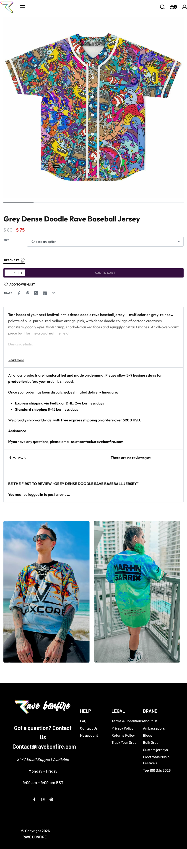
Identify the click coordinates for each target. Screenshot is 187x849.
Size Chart (11, 260)
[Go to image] (18, 202)
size (6, 240)
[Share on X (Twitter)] (36, 293)
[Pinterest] (51, 799)
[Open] (22, 7)
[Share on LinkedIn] (45, 293)
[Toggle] (16, 359)
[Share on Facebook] (19, 293)
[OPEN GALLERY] (93, 107)
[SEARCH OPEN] (162, 6)
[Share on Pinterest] (28, 293)
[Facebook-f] (34, 799)
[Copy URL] (54, 293)
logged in (35, 494)
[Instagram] (43, 799)
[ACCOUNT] (184, 6)
